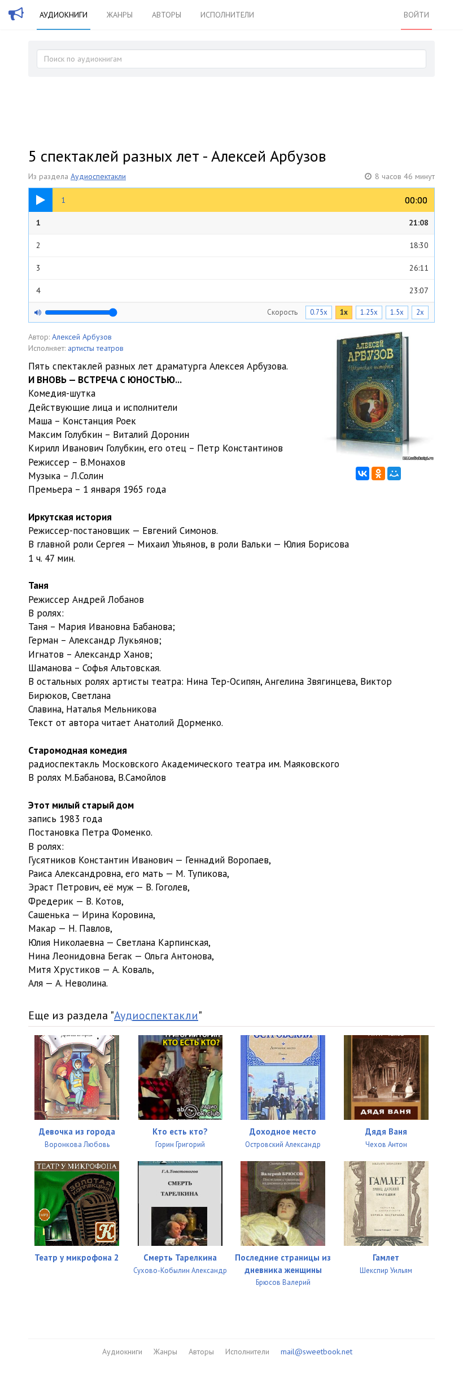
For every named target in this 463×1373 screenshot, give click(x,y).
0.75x (318, 312)
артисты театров (96, 348)
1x (344, 312)
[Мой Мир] (394, 473)
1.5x (397, 312)
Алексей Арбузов (82, 337)
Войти (416, 15)
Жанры (120, 15)
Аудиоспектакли (98, 176)
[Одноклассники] (378, 473)
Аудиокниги (64, 15)
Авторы (166, 15)
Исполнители (227, 15)
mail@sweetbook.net (316, 1351)
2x (420, 312)
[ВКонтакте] (362, 473)
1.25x (369, 312)
